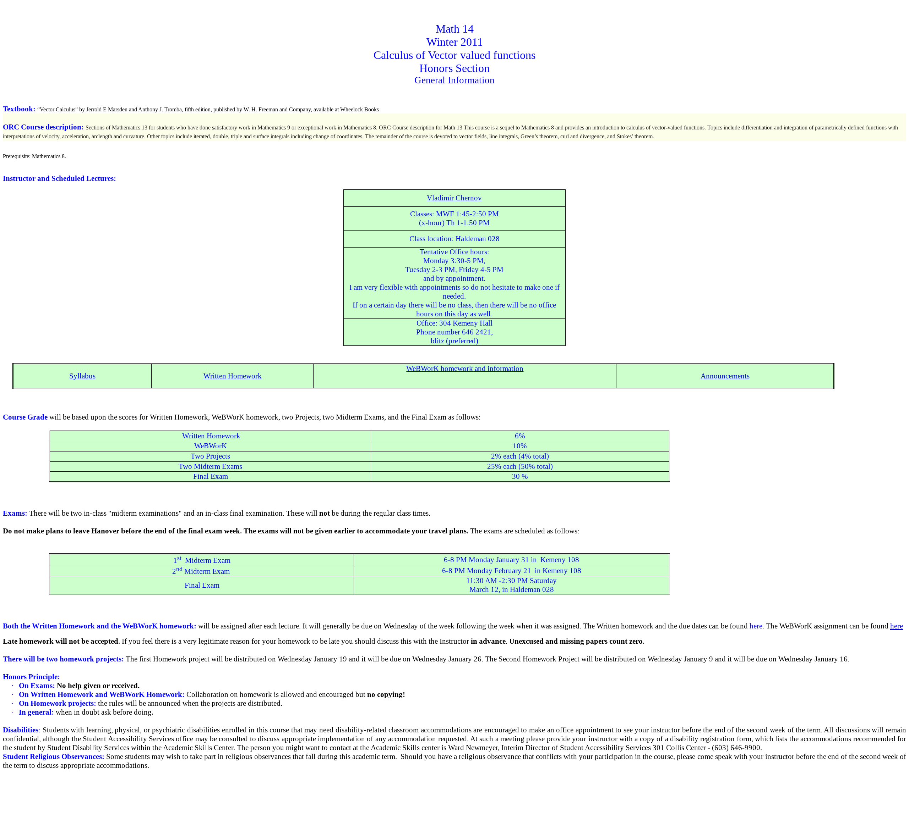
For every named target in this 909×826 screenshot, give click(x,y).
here (896, 626)
